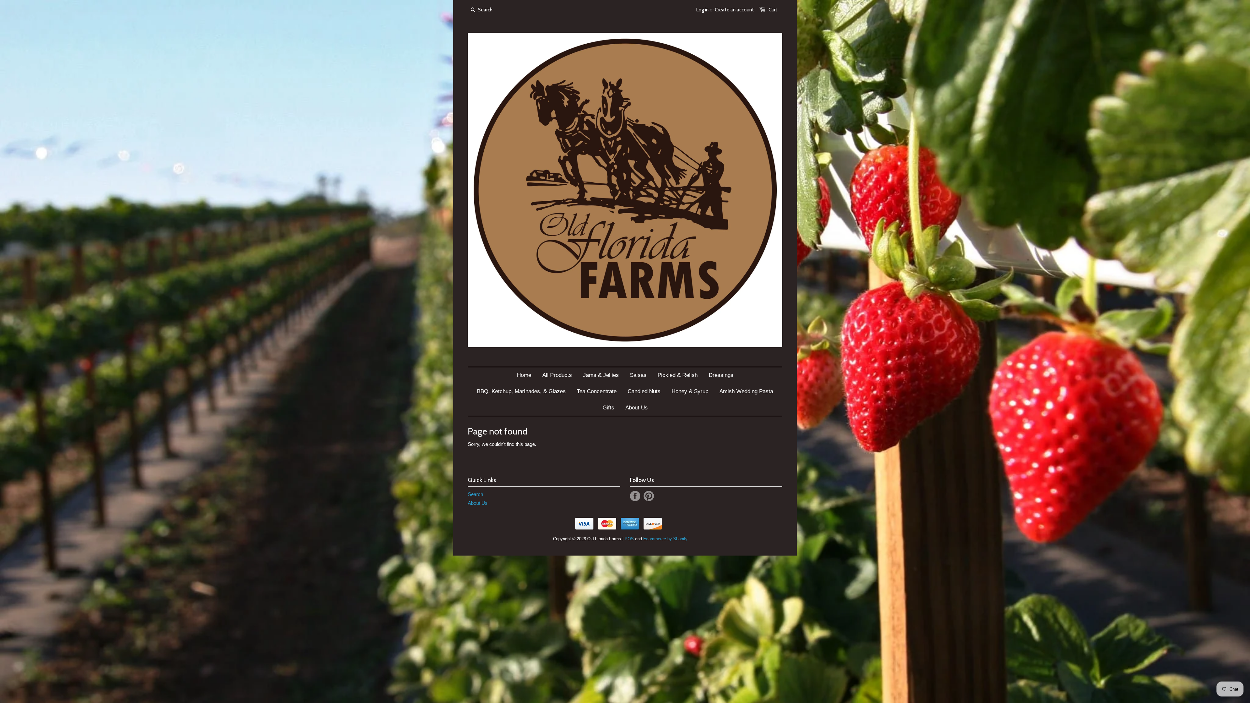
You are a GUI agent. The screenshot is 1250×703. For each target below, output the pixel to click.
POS (629, 538)
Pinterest (649, 496)
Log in (702, 10)
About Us (478, 503)
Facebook (635, 496)
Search (475, 494)
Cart (773, 10)
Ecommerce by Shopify (665, 538)
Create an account (734, 10)
